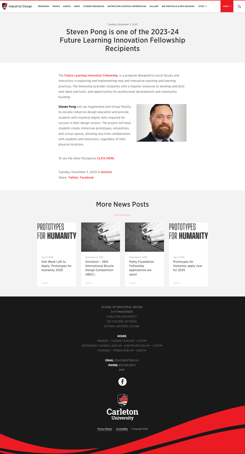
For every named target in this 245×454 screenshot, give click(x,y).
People (56, 6)
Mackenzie (125, 311)
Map (122, 369)
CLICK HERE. (106, 158)
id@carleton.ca (126, 360)
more (201, 6)
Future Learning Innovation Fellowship (91, 75)
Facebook (87, 177)
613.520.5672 (127, 365)
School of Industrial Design (121, 307)
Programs (43, 6)
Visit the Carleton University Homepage (122, 407)
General (106, 172)
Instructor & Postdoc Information (127, 6)
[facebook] (122, 381)
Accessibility (122, 429)
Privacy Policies (105, 429)
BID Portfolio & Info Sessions (178, 6)
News (77, 6)
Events (67, 6)
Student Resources (93, 6)
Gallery (154, 6)
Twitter (73, 177)
